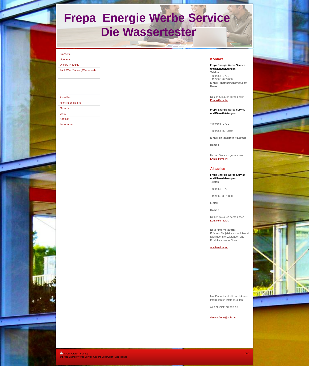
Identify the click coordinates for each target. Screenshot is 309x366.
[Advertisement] (229, 276)
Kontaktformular (219, 100)
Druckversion (71, 353)
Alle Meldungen (219, 247)
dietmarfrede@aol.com (223, 317)
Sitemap (84, 353)
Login (246, 353)
